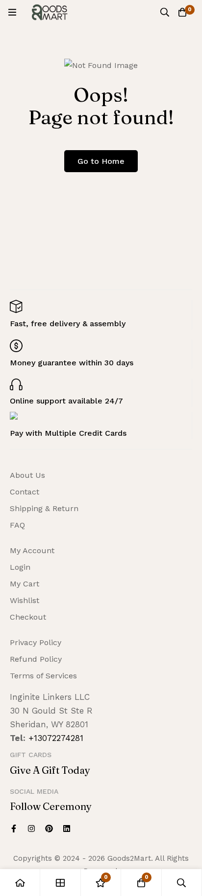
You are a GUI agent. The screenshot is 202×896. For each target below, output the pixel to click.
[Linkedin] (67, 828)
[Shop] (60, 882)
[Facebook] (14, 828)
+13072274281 (55, 738)
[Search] (165, 12)
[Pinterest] (49, 828)
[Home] (20, 882)
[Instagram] (31, 828)
